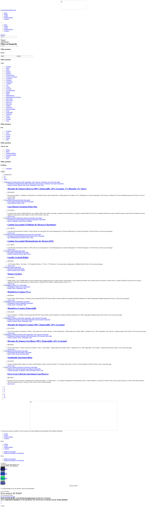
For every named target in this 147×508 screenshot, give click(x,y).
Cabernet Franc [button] (10, 75)
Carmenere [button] (9, 78)
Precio (27, 185)
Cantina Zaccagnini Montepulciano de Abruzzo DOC (30, 241)
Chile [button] (7, 133)
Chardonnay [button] (9, 82)
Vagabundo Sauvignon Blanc (19, 357)
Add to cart (11, 198)
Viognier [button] (8, 119)
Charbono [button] (8, 80)
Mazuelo (20, 185)
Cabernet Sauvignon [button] (11, 77)
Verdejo (23, 270)
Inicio (5, 13)
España (9, 185)
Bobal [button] (7, 70)
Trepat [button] (8, 116)
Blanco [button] (8, 150)
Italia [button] (7, 139)
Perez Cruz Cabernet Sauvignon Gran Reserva (27, 374)
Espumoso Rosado (18, 254)
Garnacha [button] (8, 88)
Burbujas (9, 254)
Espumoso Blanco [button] (11, 153)
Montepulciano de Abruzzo (18, 237)
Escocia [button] (8, 134)
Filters (2, 171)
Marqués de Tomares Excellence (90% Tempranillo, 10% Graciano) (37, 341)
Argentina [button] (8, 131)
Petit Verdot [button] (9, 99)
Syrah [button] (7, 110)
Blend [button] (7, 68)
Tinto (38, 185)
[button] (73, 441)
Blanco (9, 221)
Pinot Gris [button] (9, 102)
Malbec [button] (8, 92)
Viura (42, 185)
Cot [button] (7, 85)
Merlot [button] (8, 93)
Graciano (14, 185)
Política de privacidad (10, 451)
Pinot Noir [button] (9, 104)
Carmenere (22, 370)
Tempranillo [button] (9, 112)
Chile (8, 203)
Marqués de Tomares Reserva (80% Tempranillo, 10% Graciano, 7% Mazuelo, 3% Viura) (46, 189)
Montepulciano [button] (10, 95)
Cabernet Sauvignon (12, 370)
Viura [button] (7, 121)
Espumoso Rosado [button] (11, 155)
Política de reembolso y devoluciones (14, 453)
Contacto (6, 19)
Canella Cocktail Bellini (17, 257)
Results (3, 40)
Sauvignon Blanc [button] (10, 109)
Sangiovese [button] (9, 107)
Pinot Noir (14, 203)
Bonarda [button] (8, 71)
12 (4, 176)
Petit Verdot (32, 370)
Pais (24, 185)
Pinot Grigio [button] (9, 100)
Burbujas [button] (8, 73)
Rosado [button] (8, 156)
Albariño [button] (8, 66)
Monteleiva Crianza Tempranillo (21, 308)
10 (4, 397)
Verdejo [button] (8, 117)
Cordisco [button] (8, 83)
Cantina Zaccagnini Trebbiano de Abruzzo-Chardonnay (31, 225)
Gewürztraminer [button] (10, 90)
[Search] (17, 46)
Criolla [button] (8, 87)
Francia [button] (8, 138)
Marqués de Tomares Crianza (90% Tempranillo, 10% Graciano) (36, 325)
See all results (4, 42)
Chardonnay (15, 221)
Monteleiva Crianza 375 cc (19, 292)
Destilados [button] (9, 168)
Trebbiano (29, 221)
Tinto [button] (7, 158)
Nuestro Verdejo (14, 274)
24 (4, 177)
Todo (5, 179)
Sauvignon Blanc (24, 354)
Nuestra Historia (8, 17)
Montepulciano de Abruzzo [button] (13, 97)
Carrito (6, 16)
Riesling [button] (8, 105)
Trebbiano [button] (9, 114)
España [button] (8, 136)
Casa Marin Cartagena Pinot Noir (22, 207)
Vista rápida (57, 182)
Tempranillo (33, 185)
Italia (20, 221)
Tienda (6, 14)
